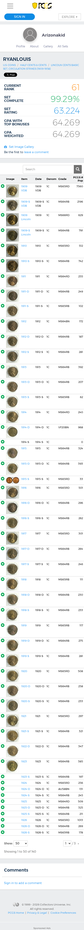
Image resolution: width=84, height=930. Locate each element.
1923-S (25, 776)
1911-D (25, 291)
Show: (8, 843)
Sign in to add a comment (23, 883)
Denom (51, 179)
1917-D (25, 548)
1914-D (25, 427)
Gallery (48, 46)
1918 (24, 579)
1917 (23, 533)
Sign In (19, 17)
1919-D (25, 640)
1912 (23, 321)
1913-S (25, 397)
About (34, 46)
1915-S (25, 479)
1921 (23, 716)
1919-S (25, 656)
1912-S (25, 351)
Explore (70, 17)
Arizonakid (53, 35)
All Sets (63, 46)
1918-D (25, 594)
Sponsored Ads (42, 928)
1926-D (25, 826)
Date (38, 179)
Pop (78, 179)
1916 (24, 487)
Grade (62, 179)
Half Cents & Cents (33, 65)
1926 (24, 820)
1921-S (25, 731)
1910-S (25, 261)
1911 (23, 276)
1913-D (25, 382)
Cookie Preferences (63, 912)
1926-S (25, 832)
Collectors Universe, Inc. (55, 904)
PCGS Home (16, 912)
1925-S (25, 813)
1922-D (25, 746)
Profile (20, 46)
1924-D (25, 789)
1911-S (25, 306)
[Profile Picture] (30, 34)
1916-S (25, 518)
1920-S (25, 701)
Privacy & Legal (37, 912)
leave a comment (36, 152)
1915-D (25, 463)
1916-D (25, 502)
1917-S (25, 564)
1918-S (25, 610)
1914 (24, 412)
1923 (24, 761)
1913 (24, 367)
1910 (24, 245)
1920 (24, 671)
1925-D (25, 807)
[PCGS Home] (42, 6)
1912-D (25, 336)
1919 (24, 625)
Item (24, 179)
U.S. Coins (9, 65)
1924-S (25, 795)
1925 (24, 801)
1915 (24, 448)
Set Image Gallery (21, 147)
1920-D (25, 686)
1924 (24, 782)
